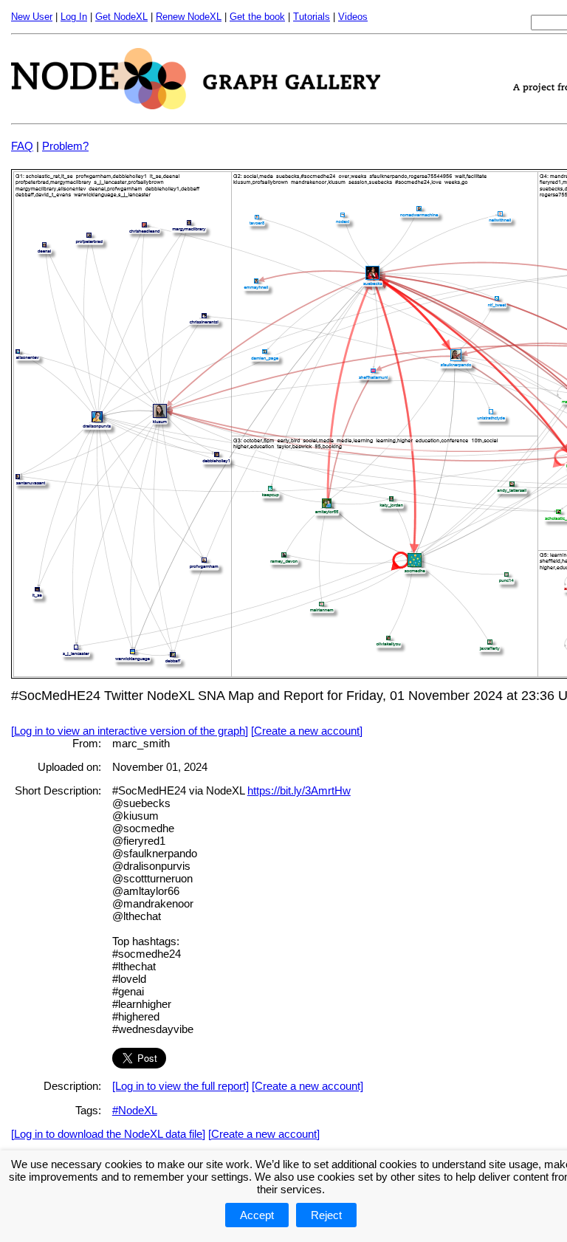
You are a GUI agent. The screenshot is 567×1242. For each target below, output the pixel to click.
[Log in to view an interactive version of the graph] (129, 730)
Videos (353, 16)
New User (31, 16)
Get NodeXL (121, 16)
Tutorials (311, 16)
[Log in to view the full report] (180, 1086)
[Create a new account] (306, 730)
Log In (74, 16)
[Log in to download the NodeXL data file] (108, 1134)
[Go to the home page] (195, 105)
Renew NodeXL (188, 16)
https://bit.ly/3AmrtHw (299, 790)
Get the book (257, 16)
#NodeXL (134, 1110)
